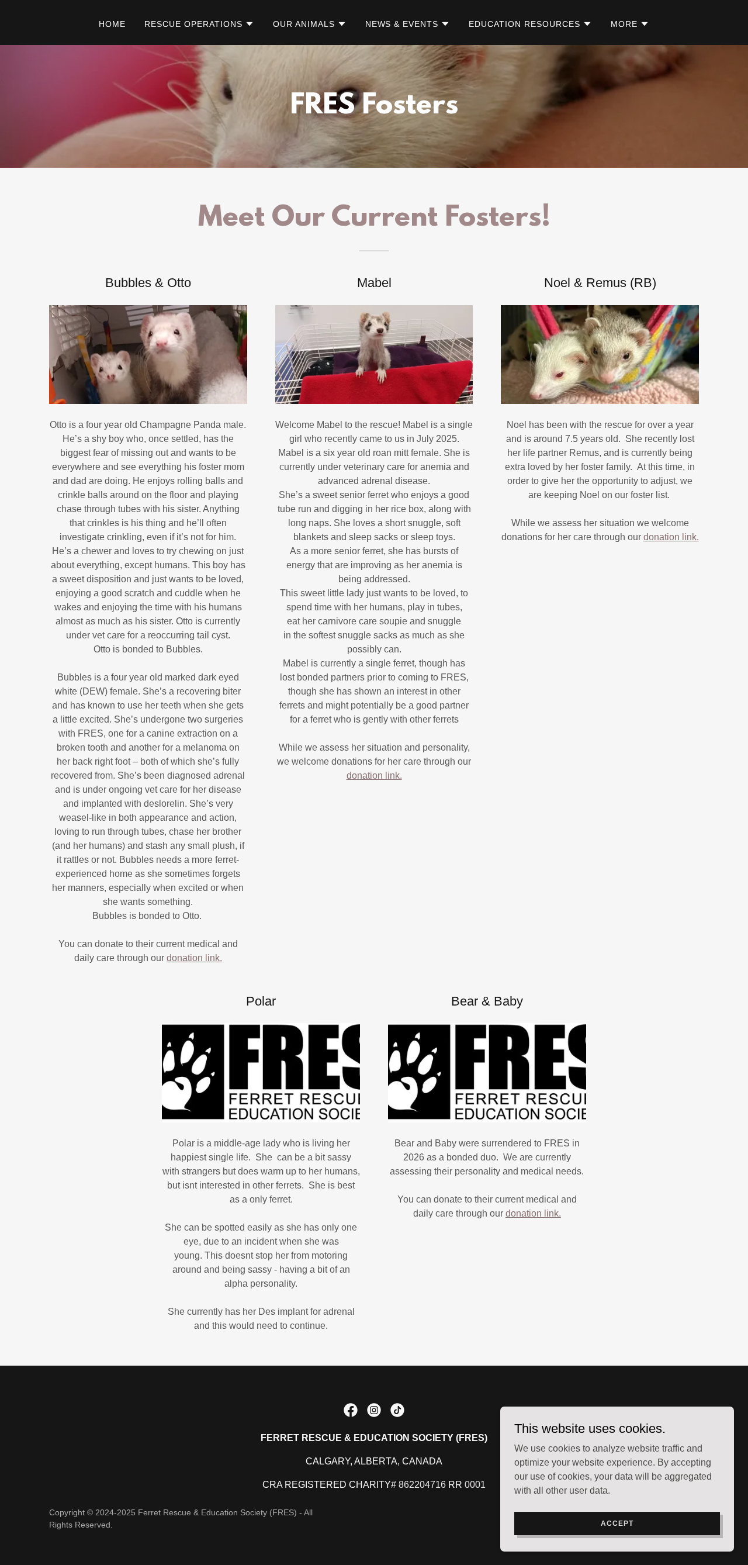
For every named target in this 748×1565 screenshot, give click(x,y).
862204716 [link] (422, 1485)
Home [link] (112, 24)
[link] (350, 1410)
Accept (617, 1523)
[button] (199, 24)
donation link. (194, 958)
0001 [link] (475, 1485)
